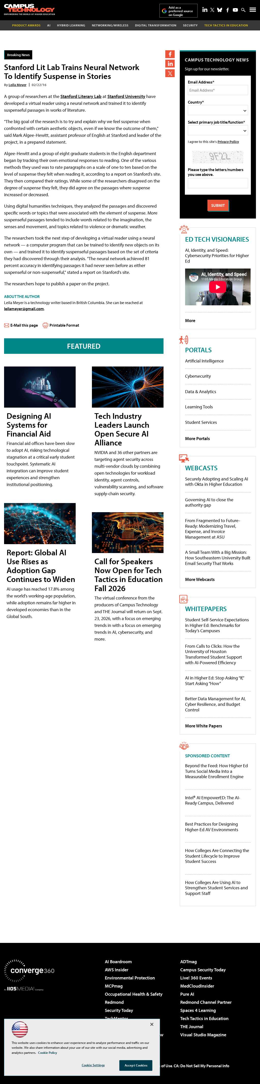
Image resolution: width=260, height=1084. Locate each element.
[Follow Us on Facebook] (227, 10)
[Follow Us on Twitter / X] (212, 10)
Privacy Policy (228, 141)
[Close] (151, 1024)
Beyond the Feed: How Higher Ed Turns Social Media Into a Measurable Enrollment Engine (216, 771)
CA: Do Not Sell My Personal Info (201, 1065)
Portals (198, 349)
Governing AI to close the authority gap (209, 502)
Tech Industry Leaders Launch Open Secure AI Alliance (121, 429)
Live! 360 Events (196, 978)
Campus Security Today (203, 970)
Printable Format (64, 325)
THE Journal (191, 1026)
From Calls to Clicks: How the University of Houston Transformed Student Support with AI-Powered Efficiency (213, 654)
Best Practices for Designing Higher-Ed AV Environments (211, 826)
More (190, 320)
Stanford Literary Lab (81, 96)
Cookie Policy (47, 1052)
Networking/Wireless (110, 25)
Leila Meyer (17, 84)
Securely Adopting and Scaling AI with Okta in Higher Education (216, 481)
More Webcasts (200, 579)
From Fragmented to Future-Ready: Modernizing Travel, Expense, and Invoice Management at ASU (212, 529)
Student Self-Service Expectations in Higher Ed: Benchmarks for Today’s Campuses (217, 625)
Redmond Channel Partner (206, 1002)
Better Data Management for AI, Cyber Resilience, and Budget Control (215, 704)
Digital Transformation (155, 25)
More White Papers (203, 726)
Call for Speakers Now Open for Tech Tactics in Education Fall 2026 (128, 574)
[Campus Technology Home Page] (29, 9)
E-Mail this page (24, 325)
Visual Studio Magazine (203, 1035)
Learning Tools (199, 407)
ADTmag (188, 961)
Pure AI (187, 994)
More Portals (197, 438)
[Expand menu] (252, 11)
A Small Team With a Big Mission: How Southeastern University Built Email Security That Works (217, 557)
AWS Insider (116, 970)
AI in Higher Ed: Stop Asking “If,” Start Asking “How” (214, 680)
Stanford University (126, 96)
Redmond (114, 1002)
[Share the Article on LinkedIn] (170, 63)
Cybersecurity (198, 376)
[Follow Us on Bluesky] (219, 9)
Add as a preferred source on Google (181, 11)
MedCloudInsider (197, 986)
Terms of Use (161, 1065)
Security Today (119, 1010)
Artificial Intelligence (204, 361)
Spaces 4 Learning (198, 1010)
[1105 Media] (29, 1016)
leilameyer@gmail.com (24, 308)
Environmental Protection (130, 978)
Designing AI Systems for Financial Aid (29, 425)
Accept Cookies (136, 1065)
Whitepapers (206, 608)
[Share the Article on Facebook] (170, 54)
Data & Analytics (200, 391)
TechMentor (116, 1018)
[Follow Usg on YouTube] (235, 9)
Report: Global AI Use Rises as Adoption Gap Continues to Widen (41, 565)
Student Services (201, 422)
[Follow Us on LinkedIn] (204, 9)
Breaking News (18, 54)
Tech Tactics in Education (204, 1018)
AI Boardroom (118, 961)
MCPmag (114, 986)
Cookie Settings (93, 1065)
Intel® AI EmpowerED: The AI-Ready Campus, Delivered (212, 800)
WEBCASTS (201, 467)
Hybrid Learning (71, 25)
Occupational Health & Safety (133, 994)
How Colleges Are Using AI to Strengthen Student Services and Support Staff (216, 888)
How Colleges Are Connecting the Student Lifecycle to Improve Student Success (217, 856)
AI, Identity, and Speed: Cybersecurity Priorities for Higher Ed (217, 255)
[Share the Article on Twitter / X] (170, 73)
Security (190, 25)
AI (49, 25)
